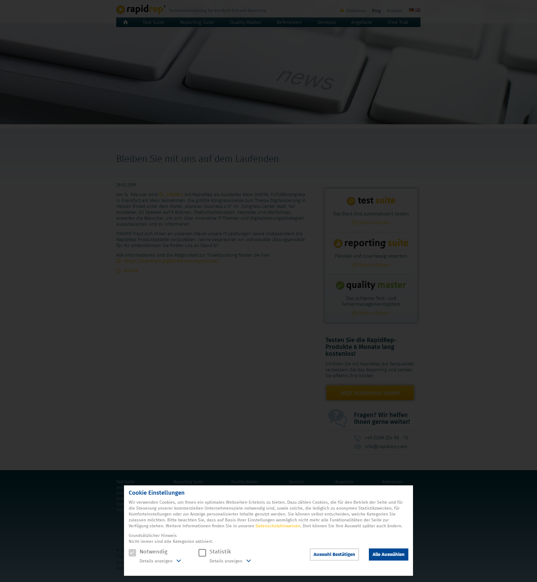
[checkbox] (132, 553)
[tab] (155, 561)
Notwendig (153, 552)
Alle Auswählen (389, 554)
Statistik (220, 552)
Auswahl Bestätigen (334, 554)
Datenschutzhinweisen (277, 526)
